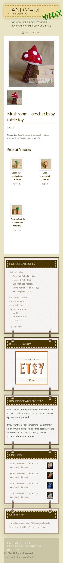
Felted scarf (15, 327)
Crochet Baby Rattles (39, 135)
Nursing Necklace (21, 291)
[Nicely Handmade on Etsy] (31, 367)
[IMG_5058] (31, 63)
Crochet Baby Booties (23, 276)
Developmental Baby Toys (31, 138)
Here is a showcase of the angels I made (29, 523)
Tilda (15, 320)
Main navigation (33, 32)
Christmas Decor (18, 298)
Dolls (15, 313)
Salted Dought (19, 317)
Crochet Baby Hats (22, 280)
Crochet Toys (13, 138)
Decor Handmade (18, 309)
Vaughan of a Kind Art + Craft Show (28, 527)
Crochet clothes (17, 301)
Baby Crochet (23, 135)
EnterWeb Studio (26, 557)
